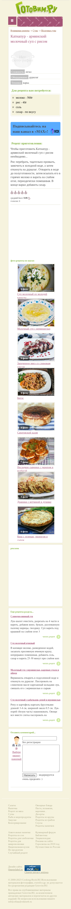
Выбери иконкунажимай (16, 754)
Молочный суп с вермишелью (33, 328)
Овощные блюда (44, 805)
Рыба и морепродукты (19, 817)
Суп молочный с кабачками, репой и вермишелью (35, 699)
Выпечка (12, 808)
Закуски (12, 820)
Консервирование (17, 822)
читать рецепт (49, 636)
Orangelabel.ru (15, 869)
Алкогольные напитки (19, 832)
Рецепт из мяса (15, 811)
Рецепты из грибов (45, 820)
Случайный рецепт (18, 852)
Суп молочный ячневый (23, 643)
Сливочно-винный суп (22, 616)
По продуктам (15, 849)
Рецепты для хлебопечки (20, 838)
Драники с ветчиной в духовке (34, 502)
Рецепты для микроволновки (16, 842)
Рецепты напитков (45, 825)
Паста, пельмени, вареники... (44, 810)
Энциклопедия (43, 838)
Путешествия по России (48, 847)
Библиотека (41, 835)
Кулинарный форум (46, 832)
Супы (35, 30)
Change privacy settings (36, 872)
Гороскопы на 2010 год (47, 844)
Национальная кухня (18, 847)
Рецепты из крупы (45, 817)
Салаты (12, 805)
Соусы (39, 822)
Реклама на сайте (44, 841)
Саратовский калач (27, 432)
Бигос (20, 398)
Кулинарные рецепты (20, 30)
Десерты (40, 814)
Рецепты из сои (16, 835)
